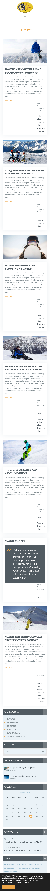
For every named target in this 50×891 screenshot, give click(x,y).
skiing (24, 868)
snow (29, 868)
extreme (18, 864)
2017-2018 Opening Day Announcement (20, 472)
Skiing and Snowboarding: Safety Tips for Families (24, 639)
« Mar (6, 824)
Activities (40, 413)
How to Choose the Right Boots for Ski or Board (23, 71)
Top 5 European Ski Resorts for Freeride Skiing (24, 172)
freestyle (32, 864)
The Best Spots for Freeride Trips (23, 776)
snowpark (8, 872)
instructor (8, 868)
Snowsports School (16, 737)
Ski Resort (11, 726)
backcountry (9, 864)
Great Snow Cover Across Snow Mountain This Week (23, 368)
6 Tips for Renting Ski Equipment (22, 768)
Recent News (12, 723)
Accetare (8, 887)
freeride (25, 864)
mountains (17, 868)
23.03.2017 (13, 770)
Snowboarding (13, 733)
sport (14, 872)
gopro (39, 864)
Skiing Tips (11, 730)
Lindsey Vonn (19, 578)
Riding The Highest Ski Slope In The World (20, 267)
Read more (9, 100)
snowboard (36, 868)
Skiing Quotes (15, 541)
